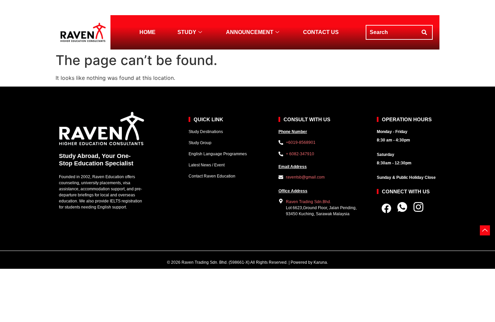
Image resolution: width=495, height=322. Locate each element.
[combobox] (392, 32)
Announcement (249, 32)
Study (186, 32)
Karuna (320, 262)
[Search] (426, 32)
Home (147, 32)
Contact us (321, 32)
